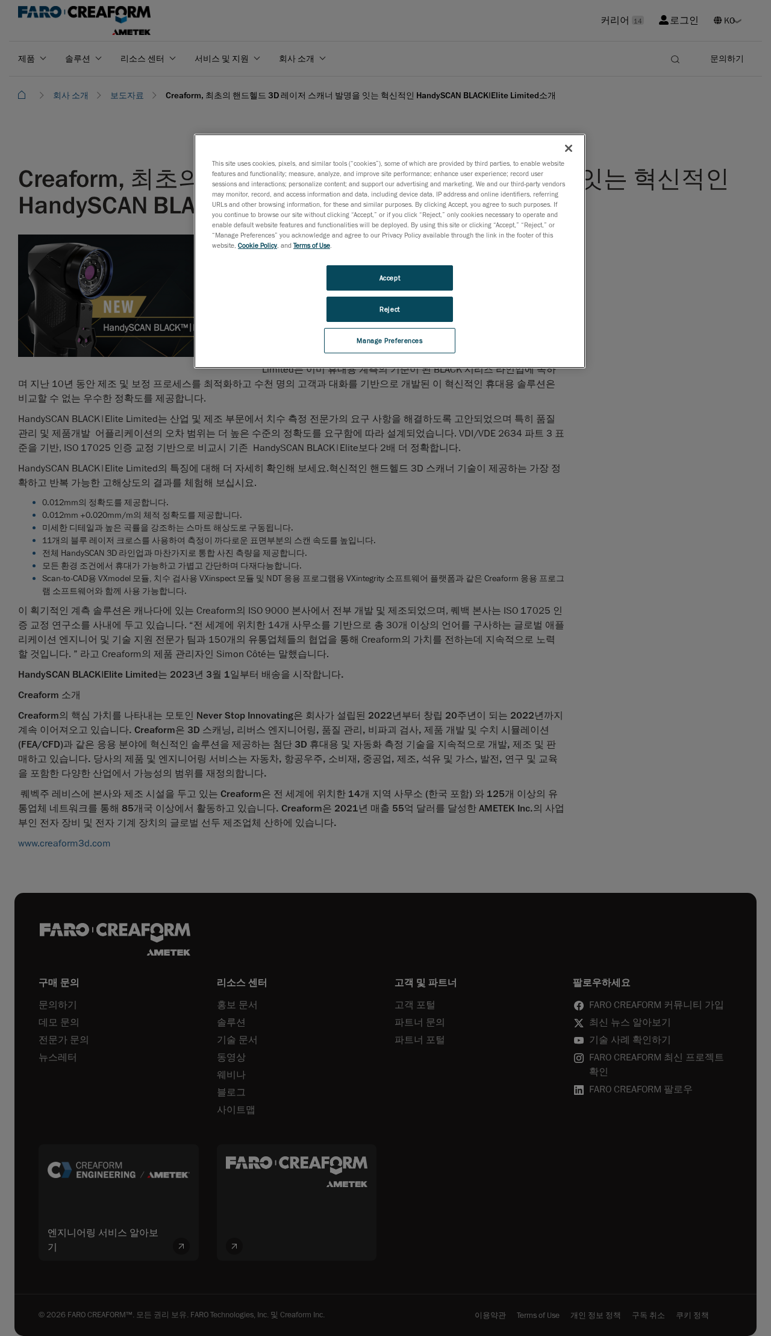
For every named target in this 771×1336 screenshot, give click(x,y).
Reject (389, 309)
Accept (389, 278)
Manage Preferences (389, 340)
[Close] (568, 148)
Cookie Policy (257, 245)
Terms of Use (311, 245)
